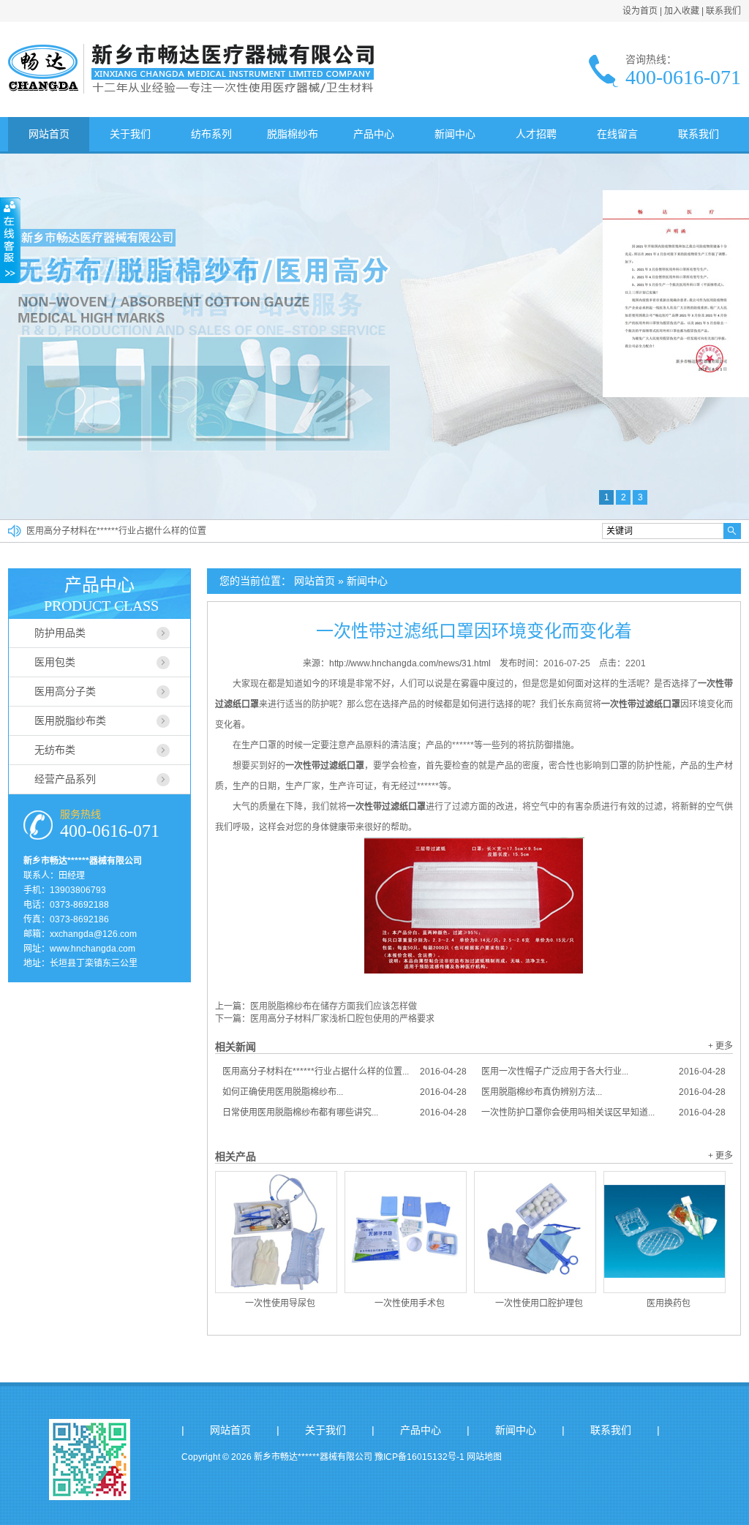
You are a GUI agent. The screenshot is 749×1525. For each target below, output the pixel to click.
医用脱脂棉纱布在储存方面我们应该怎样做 (333, 1006)
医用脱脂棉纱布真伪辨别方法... (603, 1092)
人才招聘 (536, 134)
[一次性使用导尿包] (276, 1232)
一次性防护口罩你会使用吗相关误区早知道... (603, 1112)
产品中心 (373, 134)
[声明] (676, 394)
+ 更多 (720, 1046)
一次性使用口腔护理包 (539, 1303)
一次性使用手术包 (409, 1303)
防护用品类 (60, 633)
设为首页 (640, 11)
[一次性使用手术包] (406, 1232)
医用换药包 (668, 1303)
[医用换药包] (664, 1232)
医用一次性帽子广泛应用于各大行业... (603, 1071)
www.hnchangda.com (92, 949)
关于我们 (130, 134)
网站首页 (49, 134)
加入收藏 (681, 11)
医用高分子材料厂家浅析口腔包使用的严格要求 (342, 1019)
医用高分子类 (65, 691)
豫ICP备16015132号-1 (419, 1457)
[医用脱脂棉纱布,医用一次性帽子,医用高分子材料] (191, 91)
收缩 (10, 240)
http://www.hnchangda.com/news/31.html (410, 663)
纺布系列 (211, 134)
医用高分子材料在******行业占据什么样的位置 (116, 531)
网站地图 (484, 1457)
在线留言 (617, 134)
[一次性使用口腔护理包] (535, 1232)
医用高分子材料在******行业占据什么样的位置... (344, 1071)
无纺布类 (54, 750)
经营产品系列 (65, 779)
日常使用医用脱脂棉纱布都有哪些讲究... (344, 1112)
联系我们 (723, 11)
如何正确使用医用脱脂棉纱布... (344, 1092)
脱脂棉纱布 (292, 134)
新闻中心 (454, 134)
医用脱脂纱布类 (70, 720)
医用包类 (54, 662)
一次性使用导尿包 (280, 1303)
